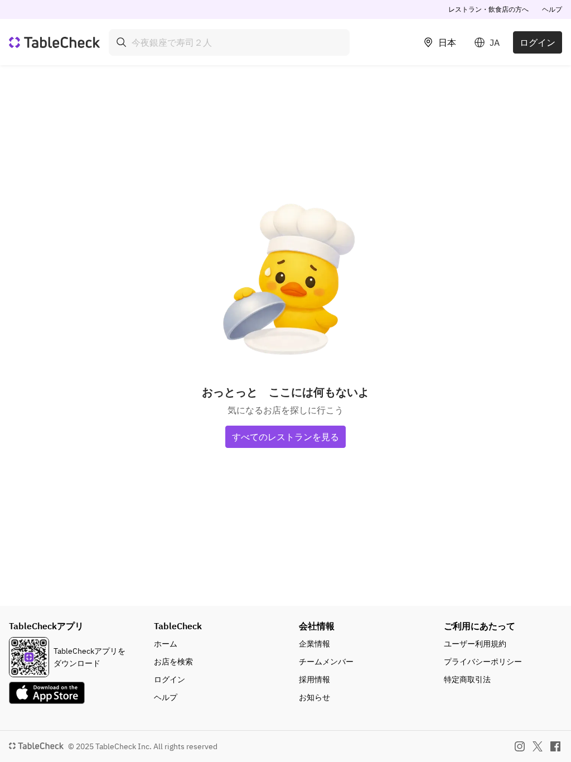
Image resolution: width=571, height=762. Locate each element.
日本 (447, 42)
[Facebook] (555, 746)
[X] (537, 746)
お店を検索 (173, 662)
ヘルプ (552, 9)
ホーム (165, 644)
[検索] (121, 42)
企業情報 (314, 644)
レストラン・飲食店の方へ (488, 9)
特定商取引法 (467, 679)
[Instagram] (519, 746)
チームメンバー (326, 662)
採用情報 (314, 679)
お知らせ (314, 697)
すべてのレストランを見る (285, 436)
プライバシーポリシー (483, 662)
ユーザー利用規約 (475, 644)
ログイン (537, 42)
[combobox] (229, 42)
